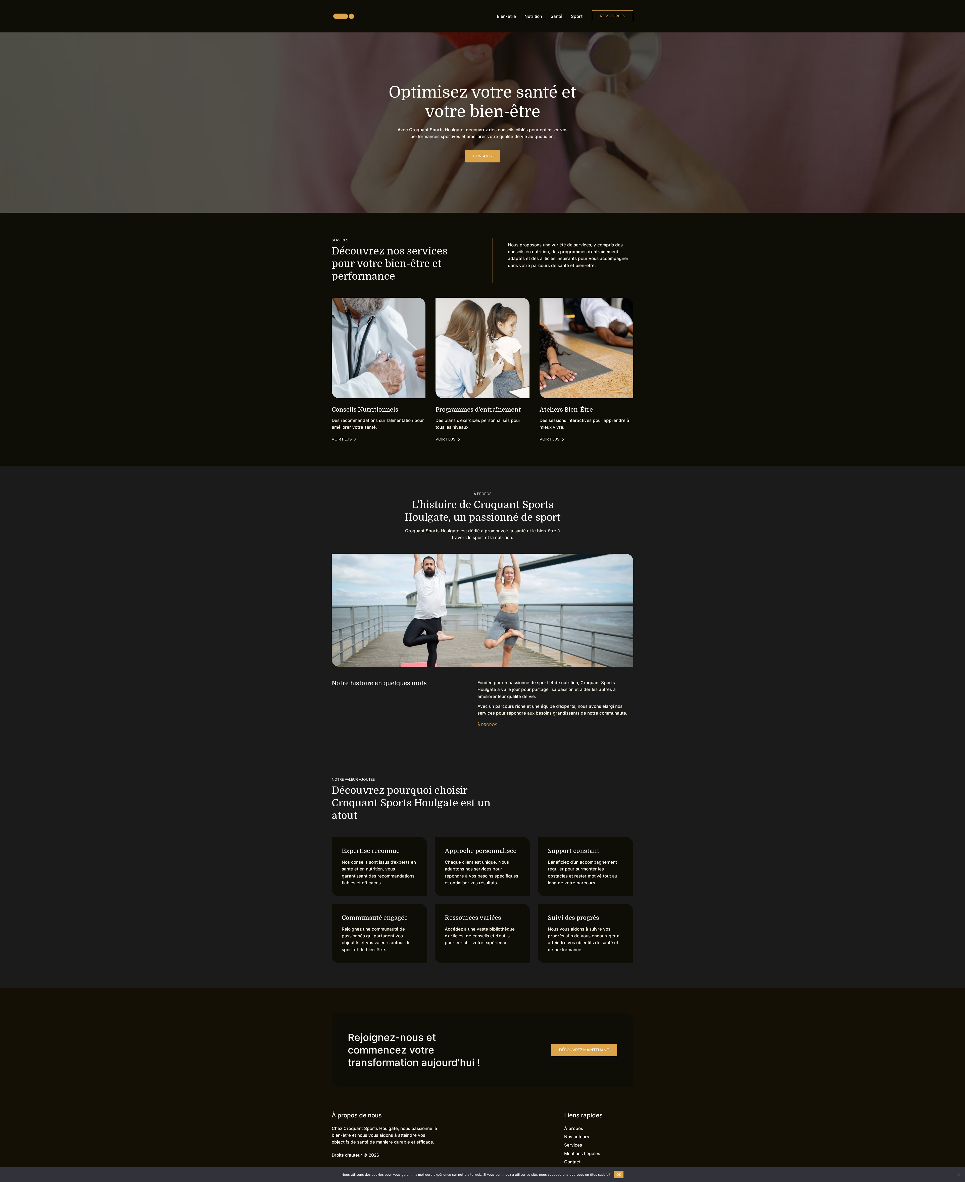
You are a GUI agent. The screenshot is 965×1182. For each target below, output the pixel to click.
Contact (572, 1161)
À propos (573, 1128)
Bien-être (506, 16)
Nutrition (533, 16)
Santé (556, 16)
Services (573, 1145)
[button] (612, 16)
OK (618, 1174)
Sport (577, 16)
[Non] (958, 1174)
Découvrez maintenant (584, 1050)
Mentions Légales (582, 1153)
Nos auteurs (576, 1136)
